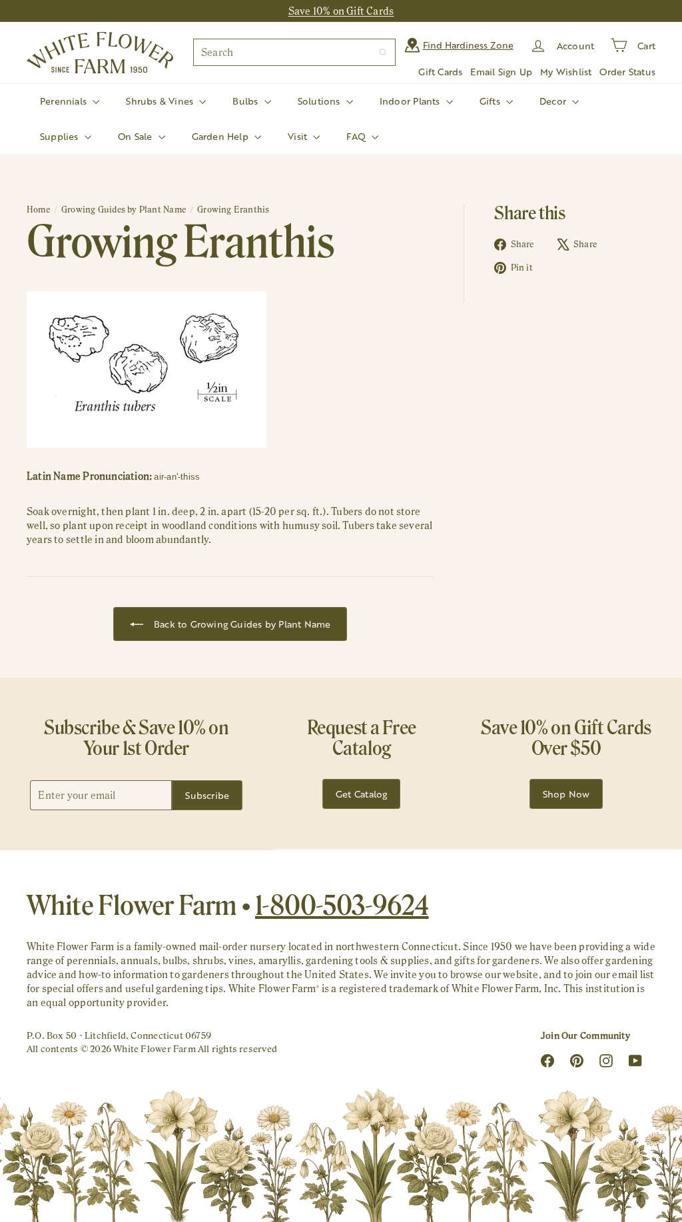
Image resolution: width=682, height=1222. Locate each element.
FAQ (357, 136)
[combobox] (294, 52)
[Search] (383, 52)
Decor (554, 101)
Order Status (627, 71)
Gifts (491, 101)
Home (38, 210)
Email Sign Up (501, 71)
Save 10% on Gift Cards (341, 11)
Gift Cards (440, 71)
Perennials (64, 101)
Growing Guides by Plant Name (123, 210)
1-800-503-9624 (342, 905)
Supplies (60, 136)
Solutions (320, 101)
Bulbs (246, 101)
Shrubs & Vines (161, 101)
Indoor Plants (411, 101)
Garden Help (222, 136)
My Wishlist (565, 71)
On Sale (136, 136)
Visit (299, 136)
